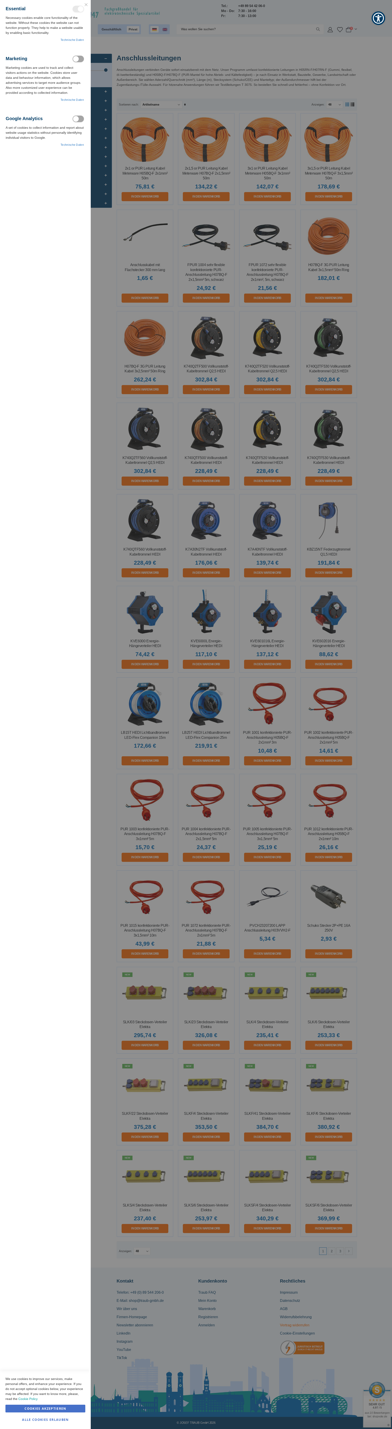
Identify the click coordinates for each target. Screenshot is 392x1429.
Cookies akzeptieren (45, 1408)
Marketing (78, 59)
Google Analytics (78, 119)
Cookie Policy (28, 1399)
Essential (78, 9)
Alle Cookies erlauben (45, 1419)
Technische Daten (72, 40)
